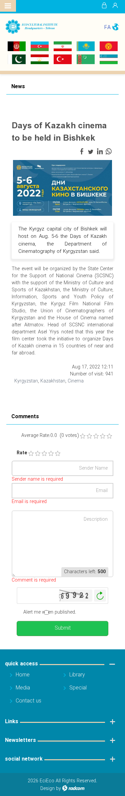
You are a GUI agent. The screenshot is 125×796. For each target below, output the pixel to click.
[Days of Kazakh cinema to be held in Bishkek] (62, 187)
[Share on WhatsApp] (109, 151)
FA (107, 27)
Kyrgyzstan (26, 381)
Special (78, 688)
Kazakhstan (52, 381)
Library (77, 675)
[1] (31, 454)
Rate (19, 453)
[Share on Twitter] (91, 151)
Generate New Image (100, 596)
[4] (51, 454)
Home (23, 675)
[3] (44, 454)
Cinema (76, 381)
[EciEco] (31, 27)
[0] (83, 436)
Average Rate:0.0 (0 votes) (50, 435)
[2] (38, 454)
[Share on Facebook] (82, 151)
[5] (58, 454)
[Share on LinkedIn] (100, 151)
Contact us (28, 701)
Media (23, 688)
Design (47, 788)
